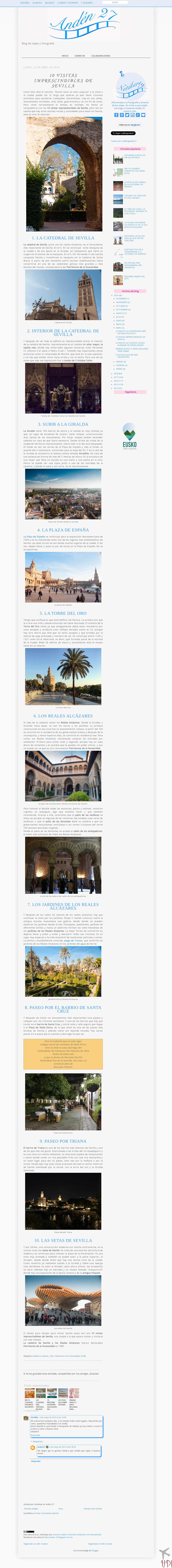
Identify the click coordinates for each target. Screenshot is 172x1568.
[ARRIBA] (165, 1558)
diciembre (121, 298)
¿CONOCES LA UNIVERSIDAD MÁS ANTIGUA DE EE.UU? (131, 332)
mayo (119, 324)
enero (119, 369)
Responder (35, 1435)
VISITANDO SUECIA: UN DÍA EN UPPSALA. (134, 156)
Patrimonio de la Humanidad (67, 1356)
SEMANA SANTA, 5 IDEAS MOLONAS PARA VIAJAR (132, 349)
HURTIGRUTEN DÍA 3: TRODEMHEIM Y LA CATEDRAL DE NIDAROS (135, 251)
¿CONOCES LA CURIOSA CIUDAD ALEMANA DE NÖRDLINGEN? (130, 344)
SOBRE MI (80, 55)
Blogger (95, 1550)
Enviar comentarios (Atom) (47, 1513)
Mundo (49, 2)
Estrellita (35, 1417)
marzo (119, 361)
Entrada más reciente (93, 1508)
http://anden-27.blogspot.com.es (58, 1537)
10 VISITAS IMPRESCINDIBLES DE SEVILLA (130, 338)
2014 (116, 388)
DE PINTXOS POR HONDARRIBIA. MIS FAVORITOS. (133, 265)
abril (119, 328)
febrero (120, 365)
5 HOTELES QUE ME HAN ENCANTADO (127, 355)
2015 (116, 384)
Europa (37, 2)
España (24, 2)
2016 (116, 381)
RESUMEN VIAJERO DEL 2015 (134, 277)
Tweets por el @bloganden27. (124, 141)
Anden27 (41, 1447)
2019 (116, 295)
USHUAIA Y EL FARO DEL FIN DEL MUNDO (135, 196)
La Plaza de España (35, 536)
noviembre (122, 302)
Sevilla (83, 1356)
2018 (116, 373)
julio (119, 317)
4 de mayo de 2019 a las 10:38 (53, 1417)
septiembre (122, 309)
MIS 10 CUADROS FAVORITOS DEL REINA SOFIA (134, 170)
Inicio (60, 1508)
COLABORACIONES (100, 55)
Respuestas (38, 1441)
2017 (116, 377)
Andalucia (37, 1356)
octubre (121, 306)
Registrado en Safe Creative (36, 1544)
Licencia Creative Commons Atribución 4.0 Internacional (76, 1534)
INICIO (65, 55)
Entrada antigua (31, 1508)
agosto (120, 313)
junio (119, 320)
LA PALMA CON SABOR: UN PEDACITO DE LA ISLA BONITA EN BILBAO (135, 224)
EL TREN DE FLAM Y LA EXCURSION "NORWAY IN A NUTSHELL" (135, 211)
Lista (51, 1356)
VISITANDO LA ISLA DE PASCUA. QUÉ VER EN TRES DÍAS (134, 238)
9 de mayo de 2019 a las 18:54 (62, 1447)
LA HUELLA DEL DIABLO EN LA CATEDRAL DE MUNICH (135, 184)
